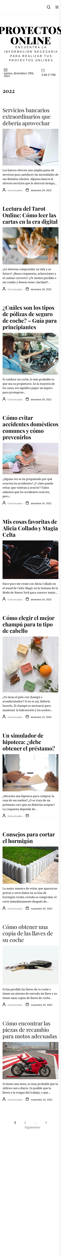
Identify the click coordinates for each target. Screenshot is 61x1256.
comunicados (15, 190)
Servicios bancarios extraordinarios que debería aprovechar (27, 116)
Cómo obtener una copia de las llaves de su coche (28, 933)
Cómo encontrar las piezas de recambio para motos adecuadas (30, 1029)
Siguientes (32, 1127)
